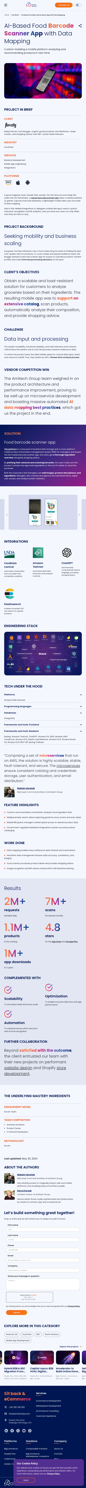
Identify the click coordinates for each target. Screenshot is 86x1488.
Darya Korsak (24, 1190)
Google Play (72, 941)
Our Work (15, 15)
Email (10, 1255)
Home (7, 15)
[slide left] (7, 515)
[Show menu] (5, 5)
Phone (11, 1245)
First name (13, 1225)
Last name (13, 1235)
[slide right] (79, 515)
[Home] (31, 5)
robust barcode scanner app (45, 198)
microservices (68, 765)
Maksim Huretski (26, 788)
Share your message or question (23, 1276)
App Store (56, 941)
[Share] (80, 25)
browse (33, 1295)
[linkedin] (6, 1431)
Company (13, 1266)
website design (18, 1067)
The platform (10, 449)
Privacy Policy (74, 1306)
